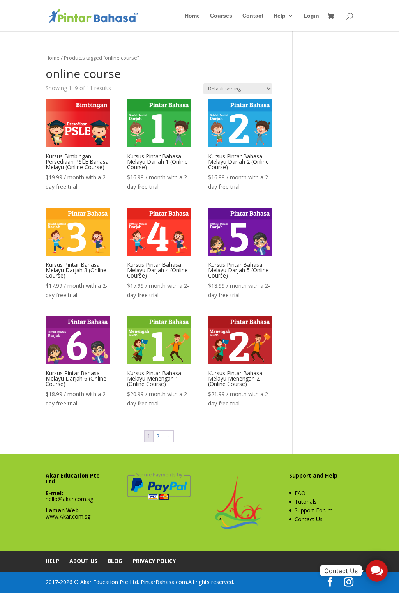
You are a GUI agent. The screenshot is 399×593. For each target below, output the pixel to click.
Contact (252, 16)
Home (192, 16)
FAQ (300, 493)
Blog (115, 561)
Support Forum (314, 510)
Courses (221, 16)
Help (280, 16)
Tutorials (306, 501)
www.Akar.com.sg (68, 516)
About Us (83, 561)
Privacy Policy (154, 561)
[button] (376, 570)
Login (311, 16)
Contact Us (309, 519)
